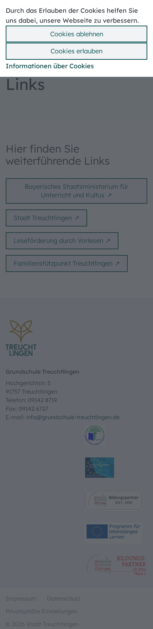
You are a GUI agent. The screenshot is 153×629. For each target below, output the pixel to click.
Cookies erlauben (76, 51)
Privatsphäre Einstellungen (41, 611)
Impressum (21, 598)
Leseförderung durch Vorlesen (58, 240)
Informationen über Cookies (50, 66)
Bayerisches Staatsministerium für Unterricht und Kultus (76, 190)
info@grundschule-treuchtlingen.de (73, 417)
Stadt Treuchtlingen (43, 218)
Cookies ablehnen (76, 34)
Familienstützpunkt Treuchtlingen (63, 263)
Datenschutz (63, 598)
